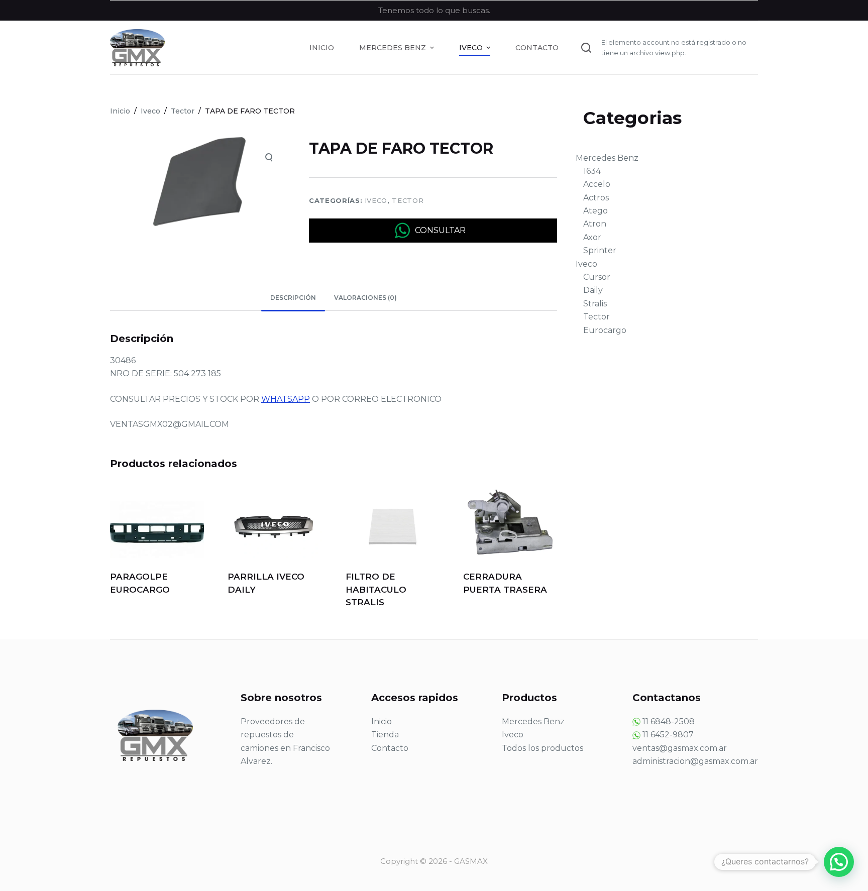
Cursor (596, 277)
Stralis (595, 303)
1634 (592, 171)
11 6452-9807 (668, 734)
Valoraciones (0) (365, 297)
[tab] (293, 298)
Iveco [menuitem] (471, 47)
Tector (407, 200)
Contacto (389, 748)
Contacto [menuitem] (537, 47)
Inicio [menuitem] (321, 47)
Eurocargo (604, 330)
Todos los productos (542, 748)
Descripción (293, 297)
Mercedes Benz (607, 158)
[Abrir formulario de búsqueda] (586, 48)
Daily (593, 290)
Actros (596, 197)
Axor (592, 237)
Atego (595, 210)
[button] (839, 862)
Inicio (381, 721)
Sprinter (599, 250)
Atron (594, 224)
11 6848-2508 (668, 721)
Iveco (376, 200)
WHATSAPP (285, 399)
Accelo (596, 184)
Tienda (385, 734)
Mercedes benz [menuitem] (392, 47)
